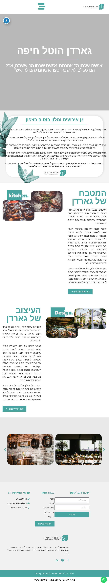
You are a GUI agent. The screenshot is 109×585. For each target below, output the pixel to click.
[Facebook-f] (68, 560)
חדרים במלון (49, 512)
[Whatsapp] (57, 560)
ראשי (52, 499)
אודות (52, 503)
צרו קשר (51, 516)
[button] (5, 449)
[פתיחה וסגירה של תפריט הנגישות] (6, 20)
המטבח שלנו (49, 508)
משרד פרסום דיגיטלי (44, 580)
